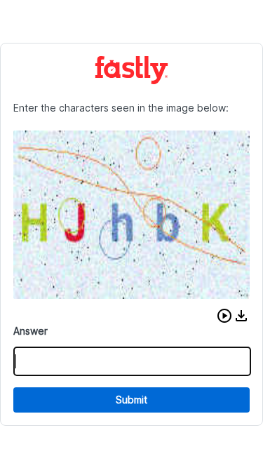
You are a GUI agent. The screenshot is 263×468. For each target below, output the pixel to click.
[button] (224, 315)
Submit (131, 400)
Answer (30, 331)
